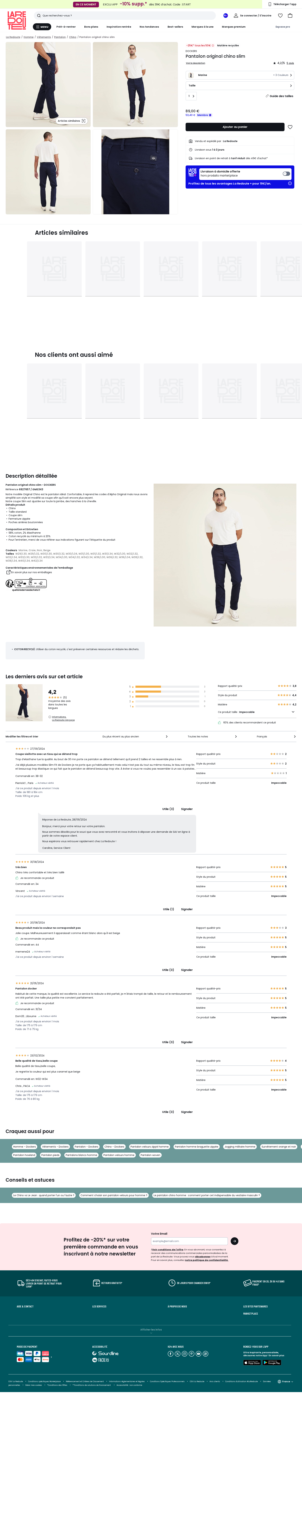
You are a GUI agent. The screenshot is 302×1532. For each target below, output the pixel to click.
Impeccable (247, 712)
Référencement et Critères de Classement (85, 1381)
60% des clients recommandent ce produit (249, 722)
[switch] (245, 174)
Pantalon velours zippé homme (150, 1146)
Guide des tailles (281, 96)
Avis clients (215, 1381)
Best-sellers (175, 27)
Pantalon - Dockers (86, 1146)
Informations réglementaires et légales (127, 1381)
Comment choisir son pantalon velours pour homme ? (114, 1195)
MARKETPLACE (250, 1313)
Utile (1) (168, 909)
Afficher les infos (151, 1329)
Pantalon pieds (50, 1155)
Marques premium (234, 27)
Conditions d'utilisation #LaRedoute (241, 1381)
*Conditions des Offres (57, 1385)
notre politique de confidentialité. (206, 1260)
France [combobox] (286, 1381)
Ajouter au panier (235, 127)
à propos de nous (177, 1306)
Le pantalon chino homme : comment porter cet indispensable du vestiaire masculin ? (207, 1195)
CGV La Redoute (15, 1381)
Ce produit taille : (236, 712)
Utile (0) (168, 970)
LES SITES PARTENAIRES (255, 1306)
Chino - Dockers (114, 1146)
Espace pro (283, 27)
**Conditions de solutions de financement (92, 1385)
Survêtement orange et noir (279, 1146)
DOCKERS (191, 51)
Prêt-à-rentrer (66, 27)
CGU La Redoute (197, 1381)
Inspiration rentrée (119, 27)
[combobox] (135, 736)
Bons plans (91, 27)
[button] (290, 15)
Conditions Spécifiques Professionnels (167, 1381)
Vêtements (44, 37)
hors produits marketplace (220, 174)
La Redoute (13, 37)
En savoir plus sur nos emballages (31, 572)
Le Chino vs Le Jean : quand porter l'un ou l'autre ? (43, 1195)
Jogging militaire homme (240, 1146)
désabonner (203, 1256)
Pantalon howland (24, 1155)
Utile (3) (168, 809)
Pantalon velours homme (118, 1155)
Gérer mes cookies (33, 1385)
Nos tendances (149, 27)
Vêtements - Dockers (55, 1146)
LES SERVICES (99, 1306)
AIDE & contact (25, 1306)
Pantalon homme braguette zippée (196, 1146)
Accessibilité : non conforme (129, 1385)
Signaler (187, 809)
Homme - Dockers (24, 1146)
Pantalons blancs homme (81, 1155)
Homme (29, 37)
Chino (72, 37)
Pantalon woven (150, 1155)
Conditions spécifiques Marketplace (44, 1381)
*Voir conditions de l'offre (167, 1249)
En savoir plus (276, 1355)
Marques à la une (203, 27)
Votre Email (159, 1234)
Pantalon (60, 37)
